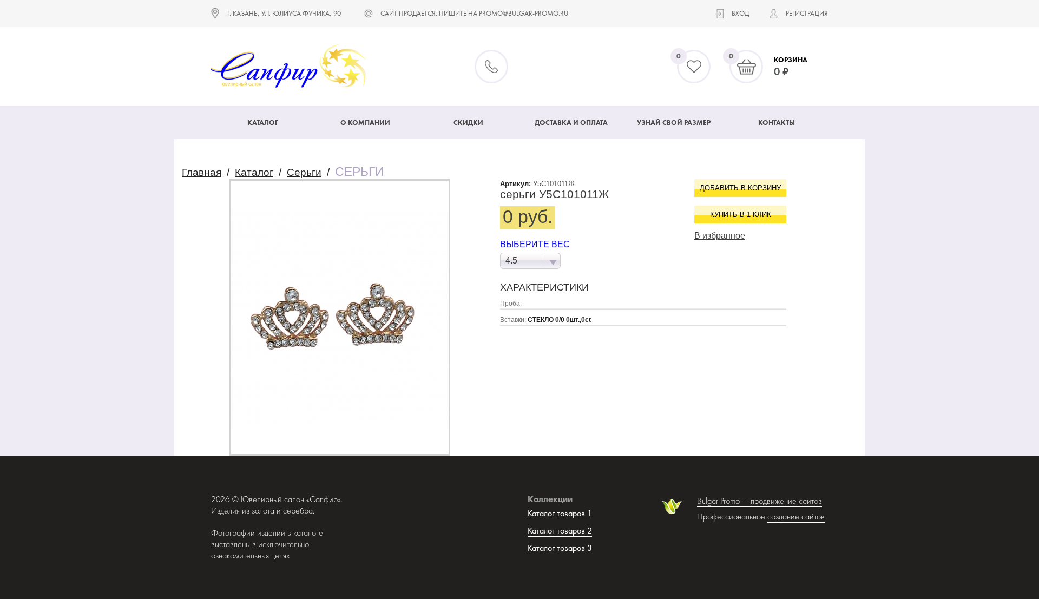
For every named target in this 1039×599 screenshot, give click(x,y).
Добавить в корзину (740, 188)
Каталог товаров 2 (560, 530)
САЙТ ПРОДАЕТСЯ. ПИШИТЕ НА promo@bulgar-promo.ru (474, 13)
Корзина (790, 59)
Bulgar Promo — (724, 500)
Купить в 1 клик (740, 214)
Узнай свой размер (674, 122)
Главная (201, 172)
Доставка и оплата (571, 122)
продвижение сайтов (786, 500)
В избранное (719, 235)
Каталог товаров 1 (560, 513)
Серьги (304, 172)
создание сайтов (796, 516)
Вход (740, 13)
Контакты (776, 122)
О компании (365, 122)
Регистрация (807, 13)
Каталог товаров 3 (560, 548)
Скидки (468, 122)
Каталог (262, 122)
